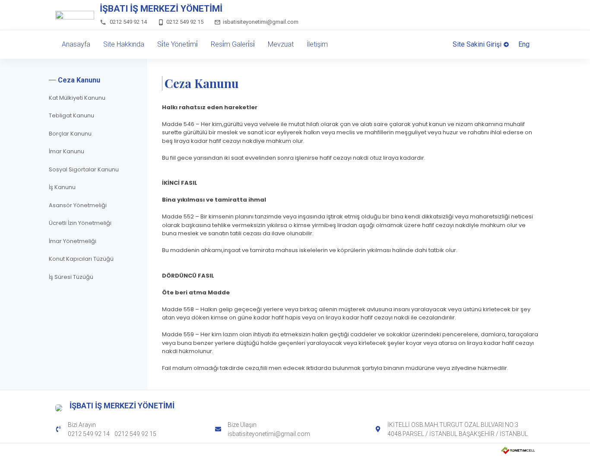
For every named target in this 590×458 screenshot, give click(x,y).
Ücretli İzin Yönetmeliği (80, 223)
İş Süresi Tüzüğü (71, 277)
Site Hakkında (123, 44)
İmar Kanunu (66, 151)
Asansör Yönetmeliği (78, 205)
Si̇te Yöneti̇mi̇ (177, 44)
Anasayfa (76, 44)
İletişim (317, 44)
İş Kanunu (62, 187)
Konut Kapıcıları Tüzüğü (81, 259)
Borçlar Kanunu (70, 134)
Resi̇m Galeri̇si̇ (233, 44)
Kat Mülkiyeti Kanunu (77, 98)
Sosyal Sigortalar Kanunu (84, 169)
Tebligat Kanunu (71, 115)
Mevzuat (281, 44)
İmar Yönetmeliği (72, 241)
